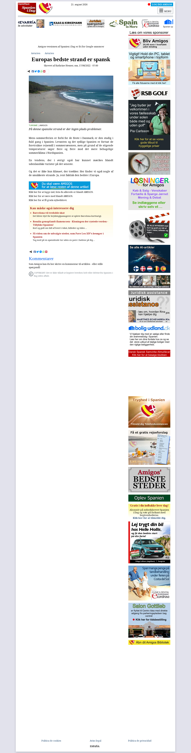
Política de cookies (51, 740)
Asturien (35, 53)
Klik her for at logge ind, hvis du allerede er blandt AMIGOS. (61, 192)
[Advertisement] (71, 37)
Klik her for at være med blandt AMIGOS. (51, 196)
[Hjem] (27, 8)
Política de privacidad (139, 740)
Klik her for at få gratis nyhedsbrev (48, 200)
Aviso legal (95, 740)
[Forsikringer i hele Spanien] (38, 23)
